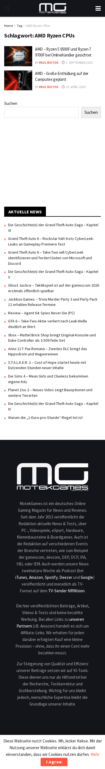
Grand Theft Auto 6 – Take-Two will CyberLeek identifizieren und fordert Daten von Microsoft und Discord (50, 258)
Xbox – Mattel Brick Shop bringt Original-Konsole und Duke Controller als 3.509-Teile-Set (52, 337)
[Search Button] (7, 8)
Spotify (51, 577)
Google (87, 577)
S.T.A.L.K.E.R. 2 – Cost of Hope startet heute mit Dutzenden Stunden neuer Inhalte (47, 365)
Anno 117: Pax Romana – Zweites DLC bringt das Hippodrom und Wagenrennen (47, 351)
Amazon (36, 577)
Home (8, 25)
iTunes (21, 577)
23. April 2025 (75, 87)
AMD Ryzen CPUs (38, 25)
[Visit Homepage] (53, 8)
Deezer (65, 577)
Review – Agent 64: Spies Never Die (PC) (41, 312)
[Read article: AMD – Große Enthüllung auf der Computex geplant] (18, 80)
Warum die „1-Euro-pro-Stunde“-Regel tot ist (45, 417)
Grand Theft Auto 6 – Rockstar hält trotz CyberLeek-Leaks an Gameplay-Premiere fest (51, 241)
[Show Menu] (98, 8)
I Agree (54, 762)
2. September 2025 (79, 62)
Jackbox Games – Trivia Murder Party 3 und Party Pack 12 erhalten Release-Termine (52, 302)
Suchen (10, 103)
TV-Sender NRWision (66, 590)
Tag (19, 25)
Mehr (94, 754)
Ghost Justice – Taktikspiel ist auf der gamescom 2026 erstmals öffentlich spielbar (53, 288)
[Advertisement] (53, 161)
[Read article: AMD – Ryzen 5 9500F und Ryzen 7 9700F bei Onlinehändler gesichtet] (18, 56)
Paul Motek (48, 62)
